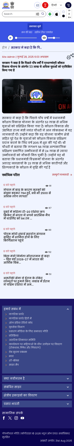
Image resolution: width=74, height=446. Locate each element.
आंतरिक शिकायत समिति (22, 340)
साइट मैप (14, 364)
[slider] (26, 37)
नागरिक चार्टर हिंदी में (20, 318)
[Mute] (44, 38)
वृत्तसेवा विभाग (17, 327)
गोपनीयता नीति (10, 433)
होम (4, 48)
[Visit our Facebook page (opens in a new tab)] (4, 418)
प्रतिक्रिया (14, 335)
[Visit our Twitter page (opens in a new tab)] (10, 418)
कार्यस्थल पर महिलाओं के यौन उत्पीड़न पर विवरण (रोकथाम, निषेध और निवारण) (35, 345)
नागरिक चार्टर (16, 314)
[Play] (10, 38)
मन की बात (26, 32)
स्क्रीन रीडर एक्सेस (44, 32)
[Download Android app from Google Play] (50, 14)
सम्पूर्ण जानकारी (60, 174)
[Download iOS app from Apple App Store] (57, 14)
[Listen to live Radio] (45, 5)
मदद (11, 356)
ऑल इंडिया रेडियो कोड (21, 322)
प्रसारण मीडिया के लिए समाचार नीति (28, 331)
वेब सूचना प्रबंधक (18, 352)
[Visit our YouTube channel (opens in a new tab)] (22, 418)
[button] (38, 14)
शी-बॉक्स (14, 360)
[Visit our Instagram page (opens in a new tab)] (16, 418)
